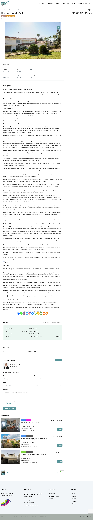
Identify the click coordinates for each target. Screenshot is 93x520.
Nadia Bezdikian (10, 16)
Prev (8, 472)
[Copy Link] (38, 313)
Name (5, 375)
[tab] (58, 27)
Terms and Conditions (54, 496)
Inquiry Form (65, 3)
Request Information (10, 408)
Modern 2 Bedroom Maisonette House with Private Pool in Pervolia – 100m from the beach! (47, 454)
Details (60, 429)
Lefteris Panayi (26, 446)
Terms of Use (9, 403)
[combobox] (48, 385)
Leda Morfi (28, 419)
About (44, 3)
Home (38, 3)
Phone (35, 375)
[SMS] (35, 313)
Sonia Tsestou (29, 452)
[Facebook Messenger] (32, 313)
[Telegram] (27, 313)
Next (57, 472)
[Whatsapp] (21, 313)
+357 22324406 (83, 3)
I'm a (35, 382)
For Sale (23, 452)
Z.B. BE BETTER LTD (41, 517)
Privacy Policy (52, 493)
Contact (73, 3)
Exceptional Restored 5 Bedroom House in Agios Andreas (37, 438)
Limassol (74, 498)
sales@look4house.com (32, 505)
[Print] (44, 313)
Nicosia (73, 493)
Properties (57, 3)
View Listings (58, 360)
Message (5, 389)
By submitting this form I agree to (13, 402)
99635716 (14, 366)
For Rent (23, 419)
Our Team (50, 3)
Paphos (73, 503)
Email (4, 382)
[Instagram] (29, 313)
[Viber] (24, 313)
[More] (46, 313)
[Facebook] (18, 313)
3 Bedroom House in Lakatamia (30, 422)
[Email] (41, 313)
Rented (3, 16)
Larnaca (74, 496)
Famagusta (74, 501)
